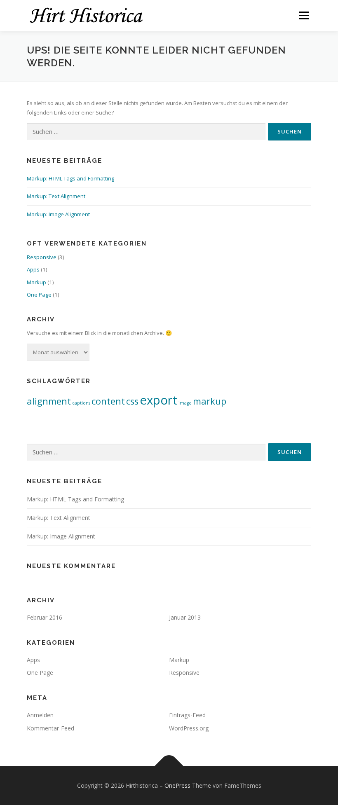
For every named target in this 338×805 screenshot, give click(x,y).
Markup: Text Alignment (56, 196)
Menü (304, 15)
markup (209, 401)
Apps (33, 269)
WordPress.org (189, 728)
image (185, 403)
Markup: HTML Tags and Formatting (70, 178)
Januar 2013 (185, 617)
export (158, 400)
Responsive (41, 257)
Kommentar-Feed (50, 728)
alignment (49, 401)
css (132, 401)
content (108, 401)
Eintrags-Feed (187, 715)
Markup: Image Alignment (58, 214)
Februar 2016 (44, 617)
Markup (36, 282)
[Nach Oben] (169, 766)
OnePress (177, 785)
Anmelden (40, 715)
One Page (39, 294)
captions (81, 403)
